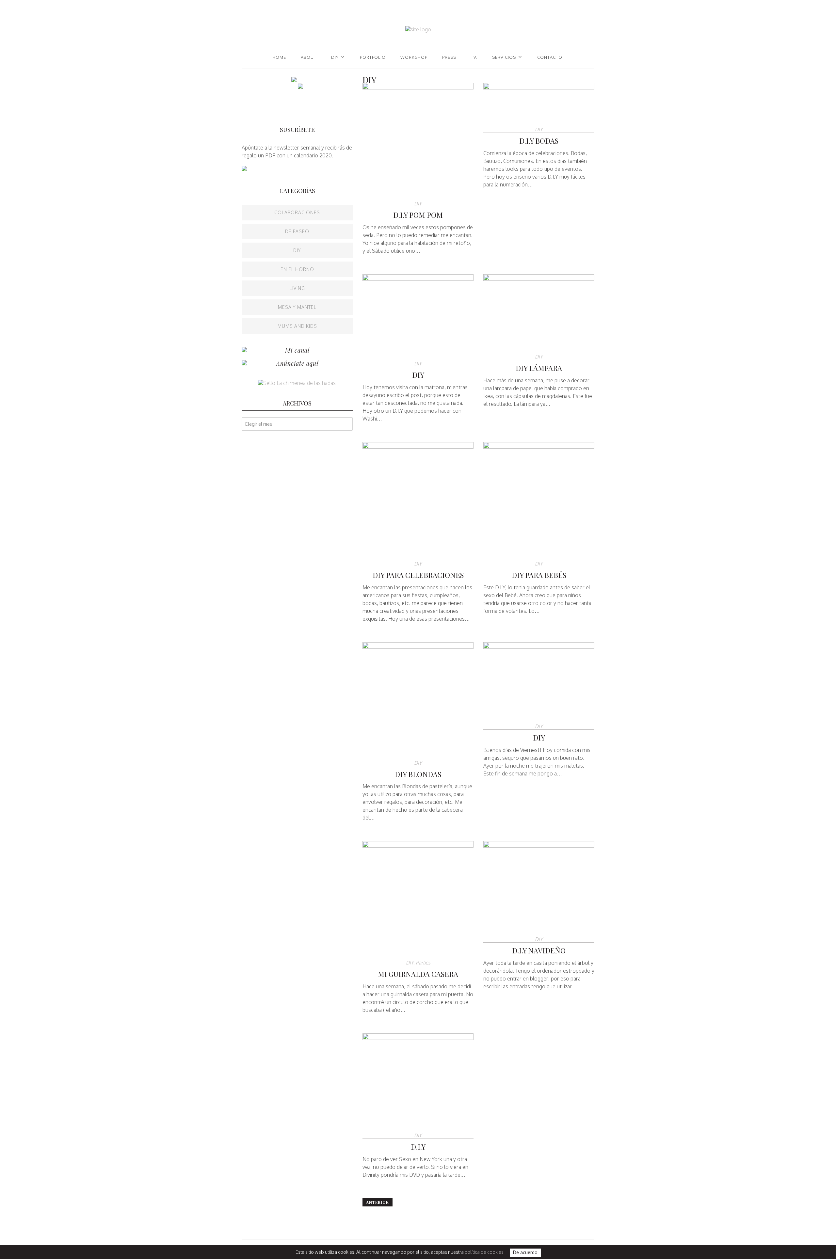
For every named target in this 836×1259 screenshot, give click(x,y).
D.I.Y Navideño (539, 950)
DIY (335, 57)
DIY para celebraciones (418, 575)
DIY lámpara (539, 368)
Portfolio (373, 57)
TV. (474, 57)
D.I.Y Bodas (538, 141)
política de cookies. (485, 1252)
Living (297, 288)
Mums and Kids (297, 326)
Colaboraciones (297, 212)
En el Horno (297, 269)
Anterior (377, 1202)
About (308, 57)
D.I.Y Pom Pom (418, 215)
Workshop (413, 57)
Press (449, 57)
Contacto (549, 57)
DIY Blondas (418, 774)
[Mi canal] (244, 350)
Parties (423, 963)
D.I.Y (418, 1147)
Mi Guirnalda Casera (418, 974)
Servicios (504, 57)
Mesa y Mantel (297, 307)
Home (279, 57)
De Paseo (297, 231)
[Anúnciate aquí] (244, 363)
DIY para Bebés (539, 575)
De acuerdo (525, 1252)
